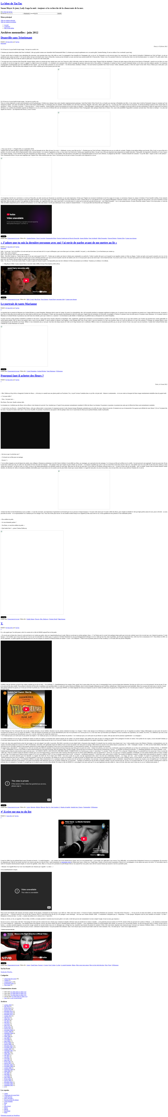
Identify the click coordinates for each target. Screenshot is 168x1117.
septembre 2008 (8, 1033)
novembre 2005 (8, 1083)
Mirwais (43, 807)
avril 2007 (7, 1058)
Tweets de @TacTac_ (7, 972)
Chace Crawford (40, 238)
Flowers (37, 619)
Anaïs (28, 965)
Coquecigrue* (8, 982)
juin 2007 (6, 1055)
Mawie (6, 1109)
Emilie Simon (30, 619)
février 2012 (7, 1027)
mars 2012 (7, 1025)
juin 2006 (6, 1072)
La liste (58, 965)
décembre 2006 (8, 1065)
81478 (32, 13)
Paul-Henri (7, 1111)
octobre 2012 (7, 1016)
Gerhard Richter (41, 371)
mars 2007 (7, 1060)
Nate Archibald (93, 238)
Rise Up (48, 807)
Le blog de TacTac (11, 3)
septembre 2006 (8, 1069)
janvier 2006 (7, 1080)
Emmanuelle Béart (51, 238)
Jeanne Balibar (84, 238)
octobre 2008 (7, 1031)
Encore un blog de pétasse (11, 1100)
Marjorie (33, 807)
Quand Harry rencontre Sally (57, 299)
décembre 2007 (8, 1046)
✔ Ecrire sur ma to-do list (16, 811)
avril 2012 (7, 1024)
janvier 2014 (7, 1009)
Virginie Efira (121, 238)
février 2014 (7, 1008)
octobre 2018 (7, 1005)
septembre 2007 (8, 1050)
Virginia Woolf (53, 619)
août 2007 (7, 1052)
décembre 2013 (8, 1011)
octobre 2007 (7, 1049)
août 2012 (7, 1017)
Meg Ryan (37, 299)
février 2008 (7, 1042)
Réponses (59, 371)
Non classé (7, 985)
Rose (109, 965)
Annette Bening (31, 238)
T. (2, 623)
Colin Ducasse (8, 1096)
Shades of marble (65, 807)
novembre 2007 (8, 1047)
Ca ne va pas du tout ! (16, 998)
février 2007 (7, 1061)
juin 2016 (6, 1006)
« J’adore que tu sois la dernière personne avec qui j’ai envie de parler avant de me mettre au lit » (59, 242)
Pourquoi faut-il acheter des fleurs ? (22, 375)
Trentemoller (86, 807)
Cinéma (6, 980)
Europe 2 (40, 965)
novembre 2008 (8, 1030)
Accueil (6, 25)
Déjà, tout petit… (9, 1098)
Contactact (7, 26)
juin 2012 (6, 1020)
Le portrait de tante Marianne (19, 303)
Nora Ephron (44, 299)
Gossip (46, 965)
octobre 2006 (7, 1068)
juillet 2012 (7, 1019)
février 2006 (7, 1079)
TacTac (17, 42)
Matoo (73, 965)
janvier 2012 (7, 1028)
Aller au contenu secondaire (8, 22)
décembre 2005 (8, 1082)
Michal (38, 807)
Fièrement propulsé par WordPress (10, 1115)
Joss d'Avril (7, 1106)
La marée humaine (66, 965)
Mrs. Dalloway (44, 619)
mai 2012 (6, 1022)
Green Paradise (8, 1101)
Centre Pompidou (31, 371)
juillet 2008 (7, 1036)
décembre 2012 (8, 1014)
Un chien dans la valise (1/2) (18, 992)
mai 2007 (6, 1057)
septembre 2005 (8, 1085)
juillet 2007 (7, 1053)
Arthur (6, 1093)
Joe (5, 1104)
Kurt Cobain (52, 965)
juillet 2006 (7, 1071)
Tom (5, 998)
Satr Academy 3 (55, 807)
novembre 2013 (8, 1013)
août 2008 (7, 1035)
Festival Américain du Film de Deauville (68, 238)
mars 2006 (7, 1077)
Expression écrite (9, 983)
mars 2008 (7, 1041)
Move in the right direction (96, 965)
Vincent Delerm (112, 238)
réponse (61, 619)
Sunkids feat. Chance (77, 807)
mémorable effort (66, 862)
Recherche (4, 13)
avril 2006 (7, 1076)
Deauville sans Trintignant (16, 37)
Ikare (5, 1103)
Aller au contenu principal (8, 20)
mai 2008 (6, 1038)
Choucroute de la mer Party (11, 1095)
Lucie (28, 807)
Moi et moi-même (9, 28)
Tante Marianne (51, 371)
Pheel (5, 1112)
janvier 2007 (7, 1063)
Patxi (106, 965)
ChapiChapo (34, 965)
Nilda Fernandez (102, 238)
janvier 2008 (7, 1044)
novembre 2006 (8, 1066)
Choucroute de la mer (13, 238)
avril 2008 (7, 1039)
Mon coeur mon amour (82, 965)
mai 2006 (6, 1074)
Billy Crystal (30, 299)
